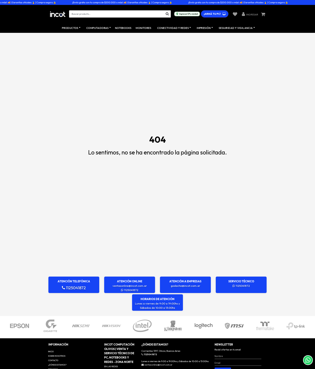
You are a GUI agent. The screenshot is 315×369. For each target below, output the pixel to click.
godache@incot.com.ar (185, 285)
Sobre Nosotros (56, 356)
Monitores (143, 28)
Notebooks (123, 28)
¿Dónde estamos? (57, 365)
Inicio (51, 351)
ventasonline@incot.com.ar (130, 285)
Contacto (53, 360)
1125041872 (75, 287)
